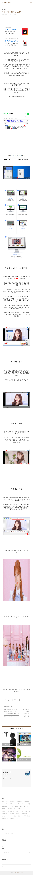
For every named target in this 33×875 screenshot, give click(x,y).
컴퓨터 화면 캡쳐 (26, 804)
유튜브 (18, 813)
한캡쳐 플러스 (5, 813)
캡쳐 (3, 801)
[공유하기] (8, 700)
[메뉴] (31, 2)
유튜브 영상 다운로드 (7, 811)
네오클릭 (18, 804)
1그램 (3, 808)
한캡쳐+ (20, 816)
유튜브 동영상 (27, 816)
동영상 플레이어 (14, 806)
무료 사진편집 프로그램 (9, 711)
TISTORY (17, 872)
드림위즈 (27, 806)
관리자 (22, 872)
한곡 (3, 804)
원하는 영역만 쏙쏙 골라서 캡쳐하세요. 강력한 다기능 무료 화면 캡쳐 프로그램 (11, 32)
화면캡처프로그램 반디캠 (11, 41)
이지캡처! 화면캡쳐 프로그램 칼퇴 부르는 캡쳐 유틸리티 (11, 29)
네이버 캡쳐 (28, 811)
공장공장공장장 (6, 774)
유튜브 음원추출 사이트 (20, 808)
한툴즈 (9, 816)
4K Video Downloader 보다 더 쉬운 (11, 715)
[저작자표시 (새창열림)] (19, 700)
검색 (29, 833)
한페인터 (4, 816)
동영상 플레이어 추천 (18, 811)
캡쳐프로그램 (5, 818)
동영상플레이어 (27, 801)
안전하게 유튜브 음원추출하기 (10, 713)
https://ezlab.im (9, 27)
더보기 (3, 821)
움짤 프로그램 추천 (8, 716)
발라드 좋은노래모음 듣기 (9, 709)
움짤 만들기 (9, 808)
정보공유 (6, 706)
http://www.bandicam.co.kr (12, 38)
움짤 (7, 801)
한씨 (22, 806)
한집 (15, 816)
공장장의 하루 (6, 2)
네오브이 (13, 813)
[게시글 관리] (10, 700)
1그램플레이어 (25, 813)
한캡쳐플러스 (19, 801)
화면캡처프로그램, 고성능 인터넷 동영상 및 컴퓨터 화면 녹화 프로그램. (11, 44)
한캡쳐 (12, 801)
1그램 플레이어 (5, 806)
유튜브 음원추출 (10, 804)
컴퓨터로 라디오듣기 (14, 818)
